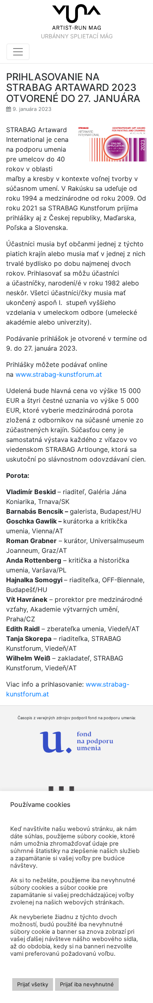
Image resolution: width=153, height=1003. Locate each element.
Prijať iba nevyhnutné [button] (87, 984)
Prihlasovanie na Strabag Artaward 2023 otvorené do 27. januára (73, 88)
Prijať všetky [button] (32, 984)
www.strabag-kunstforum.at (59, 374)
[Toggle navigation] (18, 52)
